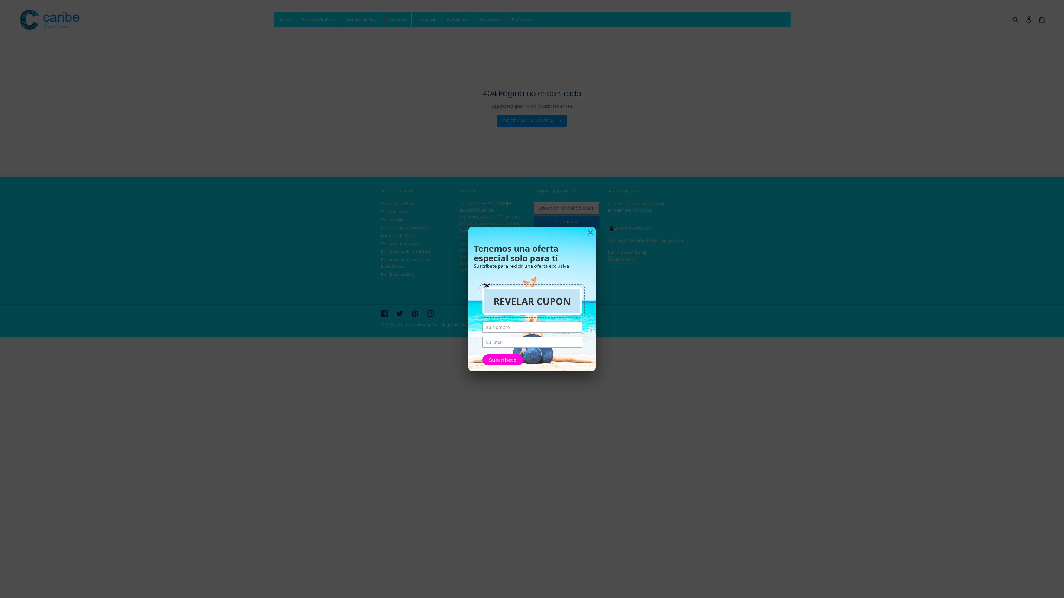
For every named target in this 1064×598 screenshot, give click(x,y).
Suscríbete (502, 360)
